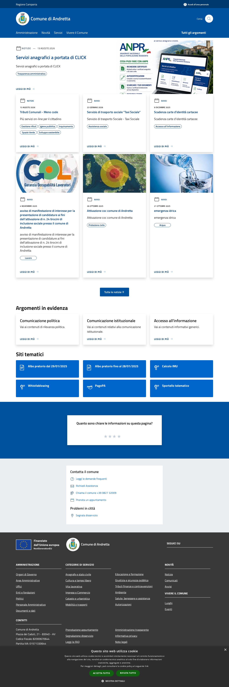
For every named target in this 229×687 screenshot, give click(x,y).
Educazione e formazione (129, 574)
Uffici (19, 586)
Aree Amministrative (28, 580)
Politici (20, 599)
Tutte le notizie (112, 292)
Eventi (168, 609)
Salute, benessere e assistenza (132, 598)
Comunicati (171, 580)
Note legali (121, 642)
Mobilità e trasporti (76, 605)
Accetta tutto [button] (101, 673)
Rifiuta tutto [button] (128, 673)
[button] (114, 681)
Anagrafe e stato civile (78, 574)
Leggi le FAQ (73, 642)
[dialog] (114, 666)
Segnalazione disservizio (79, 636)
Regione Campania (26, 4)
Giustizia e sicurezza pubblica (131, 580)
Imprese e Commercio (78, 592)
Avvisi (97, 100)
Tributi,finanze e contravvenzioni (134, 586)
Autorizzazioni (123, 604)
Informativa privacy (126, 636)
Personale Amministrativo (31, 605)
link (146, 666)
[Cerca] (209, 19)
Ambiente (120, 592)
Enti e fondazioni (25, 592)
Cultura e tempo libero (78, 580)
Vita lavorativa (74, 586)
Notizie (26, 48)
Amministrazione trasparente (132, 630)
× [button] (225, 650)
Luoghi (169, 603)
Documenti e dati (25, 611)
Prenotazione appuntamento (82, 630)
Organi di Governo (26, 574)
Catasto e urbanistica (78, 599)
